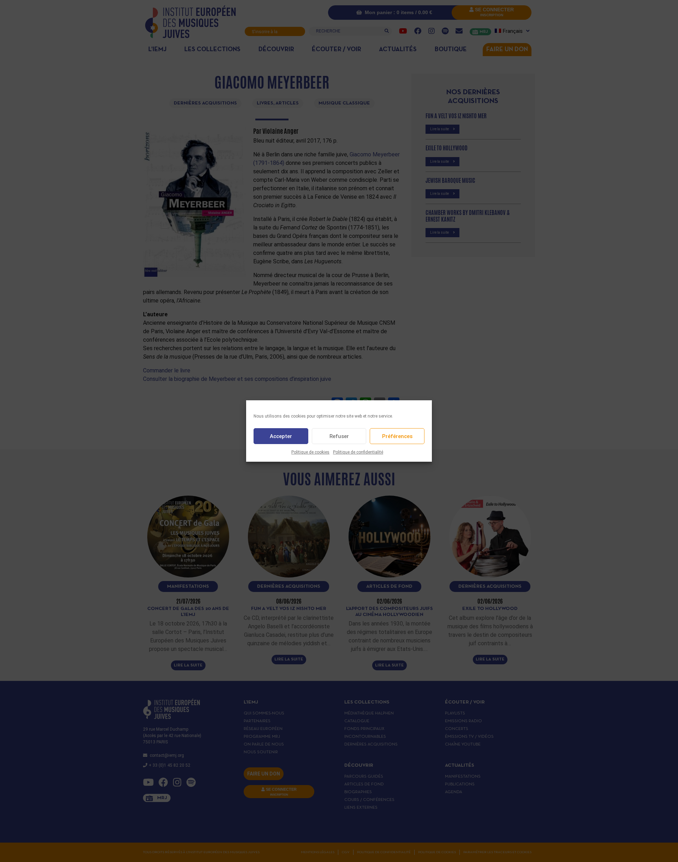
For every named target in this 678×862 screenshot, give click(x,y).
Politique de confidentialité (358, 452)
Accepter (281, 436)
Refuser (339, 436)
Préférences (397, 436)
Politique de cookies (310, 452)
